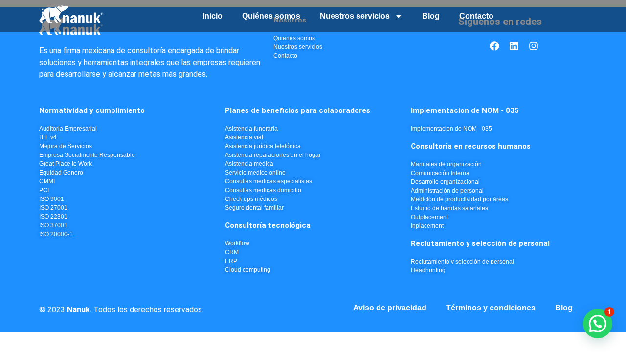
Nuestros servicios (355, 16)
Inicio (212, 16)
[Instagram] (533, 46)
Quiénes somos (271, 16)
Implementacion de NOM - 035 (465, 110)
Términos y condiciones (491, 308)
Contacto (476, 16)
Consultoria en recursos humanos (471, 146)
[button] (597, 323)
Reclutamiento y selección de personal (480, 243)
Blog (431, 16)
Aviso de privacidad (389, 308)
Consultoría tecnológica (268, 225)
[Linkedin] (514, 46)
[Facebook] (494, 46)
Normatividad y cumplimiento (92, 110)
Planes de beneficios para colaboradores (297, 110)
